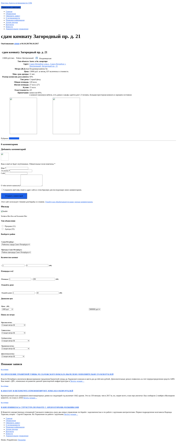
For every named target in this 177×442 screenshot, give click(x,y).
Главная (9, 11)
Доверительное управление (17, 29)
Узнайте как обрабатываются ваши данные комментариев (69, 202)
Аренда (9, 229)
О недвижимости (13, 18)
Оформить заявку (13, 16)
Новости (9, 27)
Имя (3, 168)
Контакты (10, 25)
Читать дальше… (77, 381)
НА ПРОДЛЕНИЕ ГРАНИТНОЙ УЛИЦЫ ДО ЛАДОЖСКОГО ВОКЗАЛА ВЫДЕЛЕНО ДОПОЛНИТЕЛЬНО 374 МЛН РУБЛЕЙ (57, 374)
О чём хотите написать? (11, 186)
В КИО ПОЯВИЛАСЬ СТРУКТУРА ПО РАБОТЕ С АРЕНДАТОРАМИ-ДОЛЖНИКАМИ (40, 407)
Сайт (3, 173)
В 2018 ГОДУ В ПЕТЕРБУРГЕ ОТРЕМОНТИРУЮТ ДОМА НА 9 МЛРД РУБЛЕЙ (37, 391)
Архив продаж (12, 22)
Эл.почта (5, 171)
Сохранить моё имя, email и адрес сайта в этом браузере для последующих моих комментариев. (42, 190)
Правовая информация (15, 20)
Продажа (10, 226)
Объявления (11, 14)
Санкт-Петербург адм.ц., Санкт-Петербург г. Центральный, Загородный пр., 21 (48, 65)
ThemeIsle (22, 440)
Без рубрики (14, 138)
